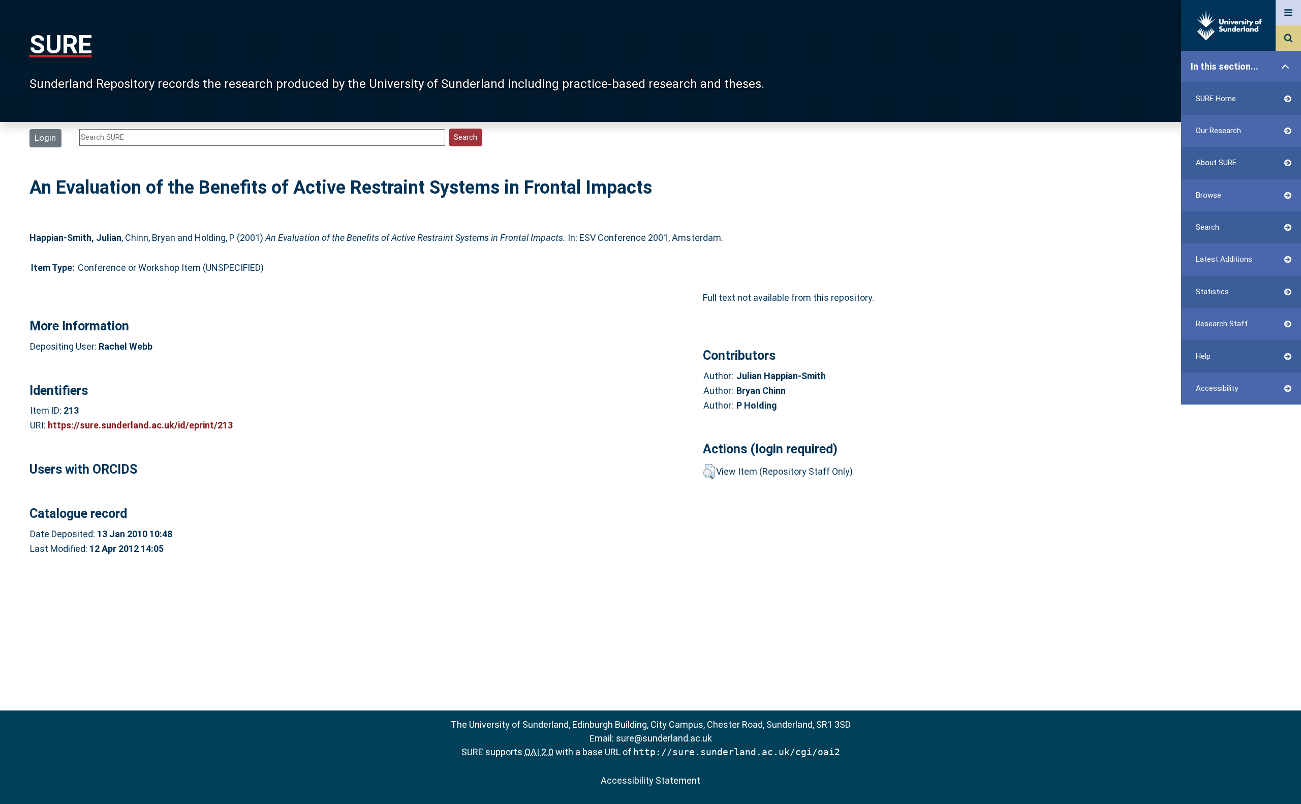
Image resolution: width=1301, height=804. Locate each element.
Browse (1208, 195)
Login (45, 138)
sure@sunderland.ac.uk (664, 738)
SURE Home (1216, 98)
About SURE (1216, 162)
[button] (709, 471)
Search (1207, 227)
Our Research (1218, 130)
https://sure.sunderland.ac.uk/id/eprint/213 (140, 425)
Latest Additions (1224, 259)
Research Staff (1222, 323)
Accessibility (1217, 388)
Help (1203, 356)
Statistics (1212, 291)
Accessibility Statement (650, 780)
